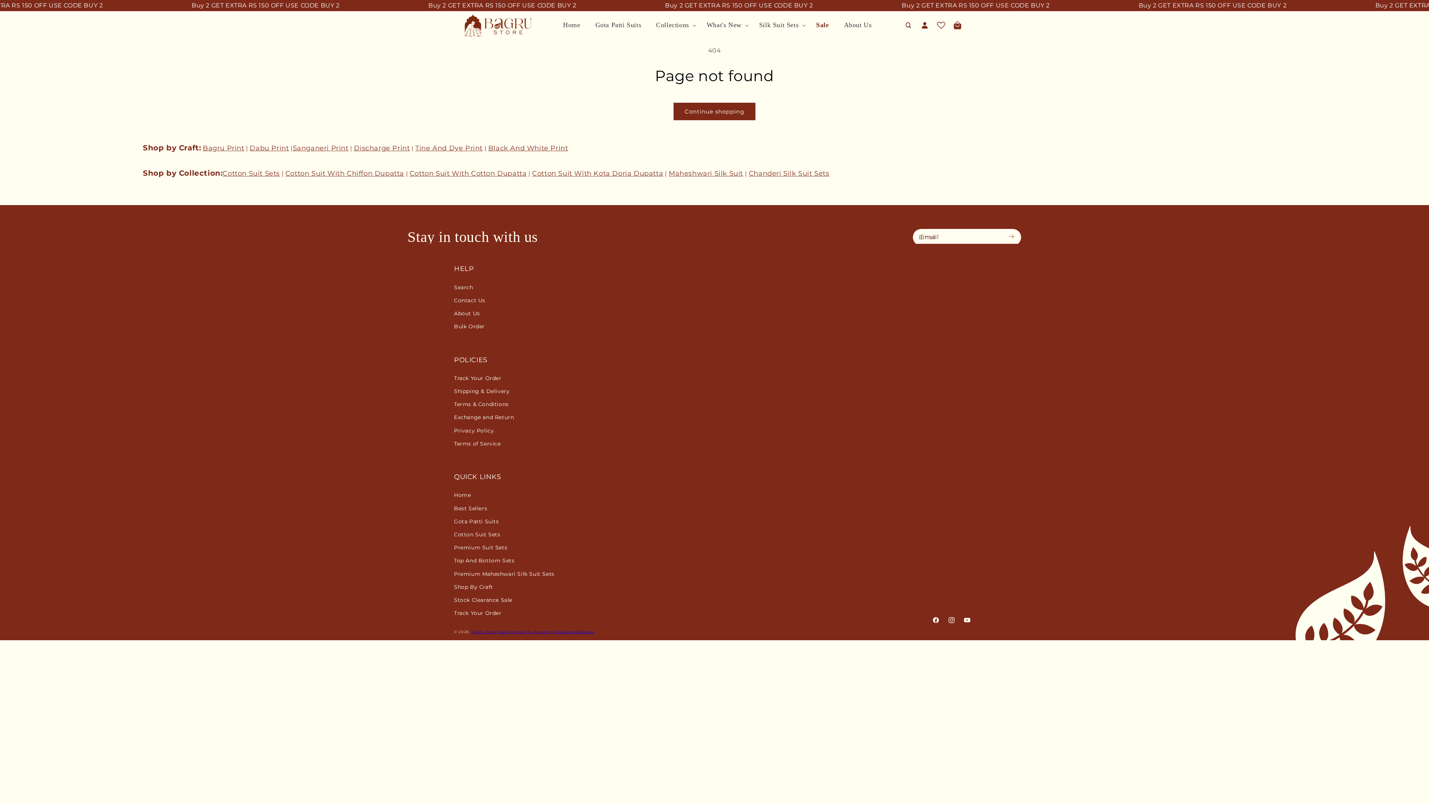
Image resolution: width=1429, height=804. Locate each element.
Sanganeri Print (321, 148)
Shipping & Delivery (481, 391)
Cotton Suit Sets (251, 173)
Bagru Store (484, 631)
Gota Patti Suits (476, 521)
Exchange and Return (484, 417)
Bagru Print (223, 148)
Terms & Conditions (481, 404)
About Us (467, 313)
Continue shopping (714, 111)
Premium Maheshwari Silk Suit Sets (504, 574)
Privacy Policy (474, 430)
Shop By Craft (473, 587)
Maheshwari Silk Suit (706, 173)
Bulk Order (469, 326)
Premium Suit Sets (480, 547)
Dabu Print (269, 148)
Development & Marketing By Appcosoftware (546, 631)
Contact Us (469, 300)
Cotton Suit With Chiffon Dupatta (344, 173)
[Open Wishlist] (941, 25)
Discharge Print (382, 148)
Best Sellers (470, 508)
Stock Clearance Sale (483, 600)
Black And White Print (528, 148)
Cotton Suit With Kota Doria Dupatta (597, 173)
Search (463, 287)
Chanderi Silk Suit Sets (789, 173)
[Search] (908, 25)
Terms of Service (477, 443)
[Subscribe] (1013, 237)
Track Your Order (478, 378)
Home (462, 495)
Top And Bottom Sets (484, 560)
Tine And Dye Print (449, 148)
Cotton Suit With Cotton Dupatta (468, 173)
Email (929, 236)
